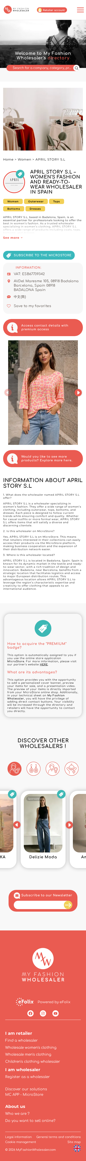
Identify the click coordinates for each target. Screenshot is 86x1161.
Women (24, 159)
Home (8, 159)
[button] (8, 392)
